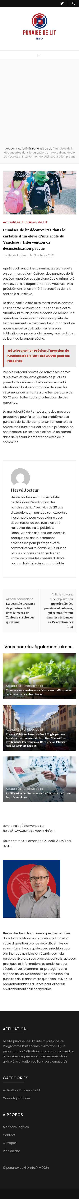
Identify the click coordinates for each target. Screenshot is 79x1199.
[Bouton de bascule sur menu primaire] (39, 55)
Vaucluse (59, 284)
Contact (9, 1135)
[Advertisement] (39, 105)
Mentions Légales (16, 1127)
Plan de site (11, 1151)
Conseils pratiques (16, 1098)
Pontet (8, 284)
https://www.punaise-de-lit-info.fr (29, 831)
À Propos (9, 1143)
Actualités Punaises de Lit (25, 222)
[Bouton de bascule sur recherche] (73, 3)
